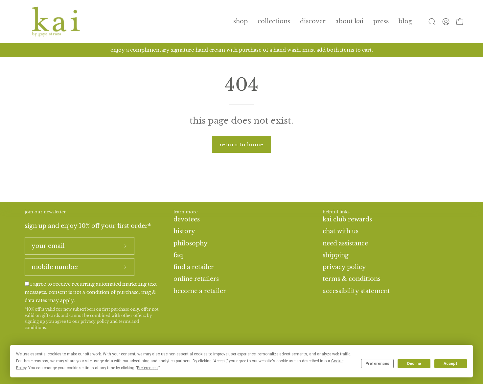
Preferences (377, 363)
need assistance (345, 243)
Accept (450, 363)
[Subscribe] (125, 246)
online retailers (196, 278)
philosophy (190, 243)
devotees (186, 219)
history (184, 231)
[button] (274, 21)
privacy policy (94, 321)
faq (178, 255)
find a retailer (193, 267)
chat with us (340, 231)
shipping (336, 255)
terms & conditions (351, 278)
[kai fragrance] (56, 21)
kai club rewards (347, 219)
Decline (414, 363)
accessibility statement (356, 290)
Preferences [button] (147, 368)
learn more (185, 212)
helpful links (336, 212)
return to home (241, 144)
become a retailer (199, 290)
